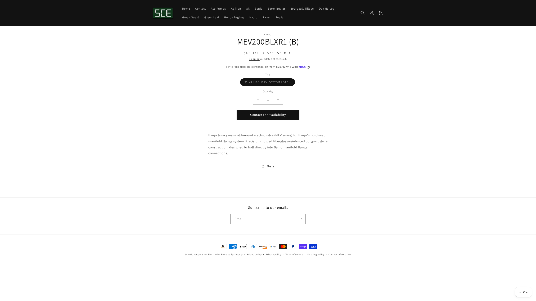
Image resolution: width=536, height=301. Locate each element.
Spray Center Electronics (207, 254)
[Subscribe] (300, 219)
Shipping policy (316, 254)
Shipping (254, 58)
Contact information (340, 254)
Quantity (268, 91)
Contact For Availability (268, 115)
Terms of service (294, 254)
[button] (362, 13)
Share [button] (270, 166)
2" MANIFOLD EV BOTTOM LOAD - (270, 83)
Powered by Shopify (232, 254)
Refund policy (254, 254)
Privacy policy (273, 254)
